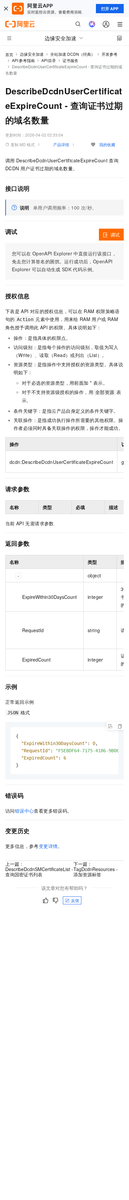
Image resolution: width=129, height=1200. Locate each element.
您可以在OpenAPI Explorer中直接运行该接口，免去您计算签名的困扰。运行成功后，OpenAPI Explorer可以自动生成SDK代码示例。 (64, 261)
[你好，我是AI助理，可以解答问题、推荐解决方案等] (92, 24)
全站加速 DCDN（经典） (72, 54)
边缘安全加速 (32, 54)
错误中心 (24, 810)
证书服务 (70, 60)
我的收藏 (107, 144)
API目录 (48, 60)
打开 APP (109, 9)
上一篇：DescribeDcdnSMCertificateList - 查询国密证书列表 (39, 869)
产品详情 (61, 144)
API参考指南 (23, 60)
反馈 (75, 900)
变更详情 (48, 846)
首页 (9, 54)
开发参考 (109, 54)
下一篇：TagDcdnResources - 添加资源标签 (95, 869)
